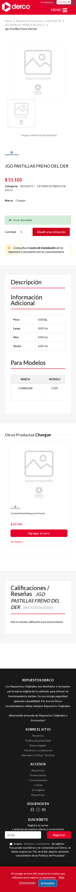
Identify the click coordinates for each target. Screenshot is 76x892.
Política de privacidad (38, 740)
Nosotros (38, 735)
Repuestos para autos (29, 21)
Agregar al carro (39, 533)
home (8, 21)
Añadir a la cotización (51, 232)
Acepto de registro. (40, 843)
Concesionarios (38, 780)
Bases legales (38, 745)
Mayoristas (38, 794)
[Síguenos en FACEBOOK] (32, 809)
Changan (21, 200)
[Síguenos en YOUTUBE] (44, 809)
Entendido (48, 883)
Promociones (38, 775)
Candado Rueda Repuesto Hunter (28, 513)
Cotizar (38, 785)
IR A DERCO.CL (47, 2)
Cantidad (10, 231)
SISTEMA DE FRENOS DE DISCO (25, 24)
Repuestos (38, 770)
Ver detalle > (17, 541)
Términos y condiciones (38, 750)
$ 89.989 (16, 524)
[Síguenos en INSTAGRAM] (38, 809)
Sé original (38, 790)
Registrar (59, 835)
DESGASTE (54, 21)
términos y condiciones (37, 843)
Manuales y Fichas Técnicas (38, 755)
